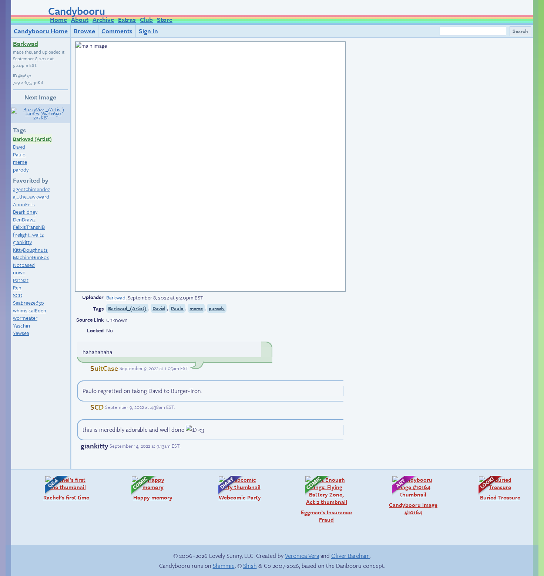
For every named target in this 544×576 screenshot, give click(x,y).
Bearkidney (25, 212)
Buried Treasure (495, 488)
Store (164, 19)
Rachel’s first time (63, 488)
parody (20, 169)
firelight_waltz (28, 234)
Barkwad (25, 43)
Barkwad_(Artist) (127, 308)
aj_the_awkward (31, 196)
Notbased (24, 265)
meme (20, 162)
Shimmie (224, 565)
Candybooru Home (41, 30)
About (79, 19)
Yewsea (21, 333)
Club (146, 19)
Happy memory (148, 488)
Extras (127, 19)
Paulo (19, 154)
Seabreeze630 (28, 302)
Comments (116, 30)
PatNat (20, 280)
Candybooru (76, 10)
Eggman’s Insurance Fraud (325, 499)
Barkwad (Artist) (32, 139)
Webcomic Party (236, 488)
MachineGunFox (31, 257)
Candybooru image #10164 (411, 495)
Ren (17, 287)
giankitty (22, 242)
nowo (19, 272)
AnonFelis (24, 204)
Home (58, 19)
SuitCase (104, 368)
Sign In (148, 30)
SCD (17, 295)
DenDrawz (24, 219)
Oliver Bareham (350, 555)
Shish (250, 565)
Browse (84, 30)
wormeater (25, 318)
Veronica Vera (302, 555)
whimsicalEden (29, 310)
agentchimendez (31, 189)
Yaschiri (21, 325)
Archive (103, 19)
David (19, 146)
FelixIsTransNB (29, 227)
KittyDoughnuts (30, 250)
